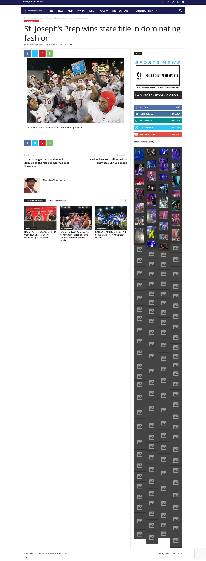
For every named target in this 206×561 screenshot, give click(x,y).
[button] (180, 10)
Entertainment (145, 10)
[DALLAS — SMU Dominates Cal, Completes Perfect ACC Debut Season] (111, 218)
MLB (70, 10)
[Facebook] (163, 2)
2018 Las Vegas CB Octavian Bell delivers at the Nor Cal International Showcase (46, 163)
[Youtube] (183, 2)
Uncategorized (37, 18)
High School (120, 10)
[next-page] (125, 201)
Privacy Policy (163, 553)
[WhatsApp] (50, 53)
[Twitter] (35, 53)
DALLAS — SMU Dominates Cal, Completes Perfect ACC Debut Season (110, 235)
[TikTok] (173, 2)
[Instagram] (168, 2)
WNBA (80, 10)
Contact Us (177, 553)
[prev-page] (121, 201)
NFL (91, 10)
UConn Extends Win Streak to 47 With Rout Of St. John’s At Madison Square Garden (40, 235)
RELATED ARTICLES (35, 201)
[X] (178, 2)
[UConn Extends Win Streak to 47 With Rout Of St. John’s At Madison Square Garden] (40, 218)
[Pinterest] (42, 53)
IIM (27, 557)
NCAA (101, 10)
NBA (60, 10)
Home (26, 18)
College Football (102, 228)
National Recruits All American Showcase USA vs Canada (108, 161)
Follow (176, 114)
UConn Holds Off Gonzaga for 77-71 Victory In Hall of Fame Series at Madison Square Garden (74, 236)
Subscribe (175, 134)
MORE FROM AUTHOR (57, 201)
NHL (50, 10)
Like (178, 107)
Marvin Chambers (34, 45)
